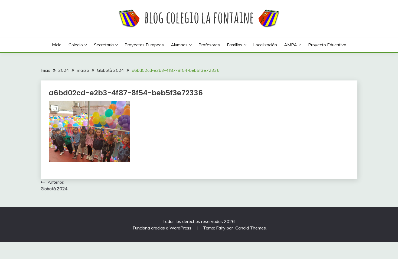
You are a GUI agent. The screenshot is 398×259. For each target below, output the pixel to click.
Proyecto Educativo (327, 44)
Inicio (56, 44)
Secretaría (104, 44)
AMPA (290, 44)
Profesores (209, 44)
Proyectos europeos (144, 44)
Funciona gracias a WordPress (163, 228)
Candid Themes (250, 228)
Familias (234, 44)
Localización (265, 44)
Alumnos (179, 44)
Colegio (75, 44)
